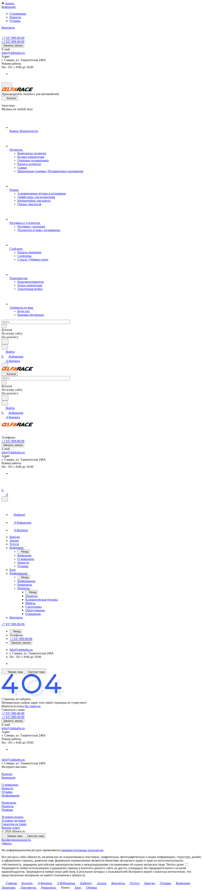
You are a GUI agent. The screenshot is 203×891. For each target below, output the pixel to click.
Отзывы (15, 20)
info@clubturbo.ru (13, 52)
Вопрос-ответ (11, 827)
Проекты (8, 806)
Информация (10, 795)
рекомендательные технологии (82, 850)
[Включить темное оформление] (7, 85)
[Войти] (3, 485)
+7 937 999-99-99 (13, 38)
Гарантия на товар (14, 824)
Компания (8, 777)
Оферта (7, 843)
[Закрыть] (5, 498)
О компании (18, 13)
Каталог (7, 774)
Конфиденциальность (16, 839)
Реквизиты (9, 802)
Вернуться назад (13, 706)
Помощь (7, 809)
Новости (15, 17)
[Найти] (5, 341)
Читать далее (175, 864)
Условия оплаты (12, 817)
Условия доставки (14, 820)
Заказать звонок (13, 45)
